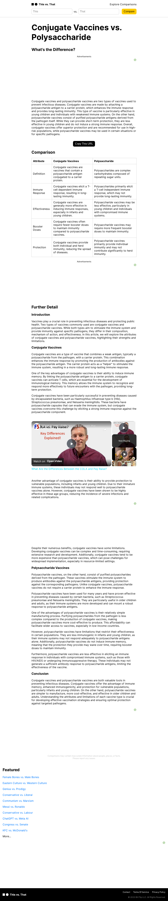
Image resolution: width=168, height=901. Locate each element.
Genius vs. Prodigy (14, 789)
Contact (126, 892)
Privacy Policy (158, 892)
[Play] (124, 454)
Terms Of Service (141, 892)
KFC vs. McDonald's (15, 830)
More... (7, 836)
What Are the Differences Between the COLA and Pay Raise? (71, 426)
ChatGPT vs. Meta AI (15, 818)
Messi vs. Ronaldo (14, 806)
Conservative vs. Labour (18, 812)
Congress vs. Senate (15, 824)
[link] (36, 426)
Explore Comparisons (123, 4)
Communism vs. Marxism (18, 800)
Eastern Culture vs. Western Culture (25, 783)
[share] (105, 429)
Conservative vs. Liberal (17, 794)
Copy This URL (84, 143)
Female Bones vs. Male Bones (21, 777)
